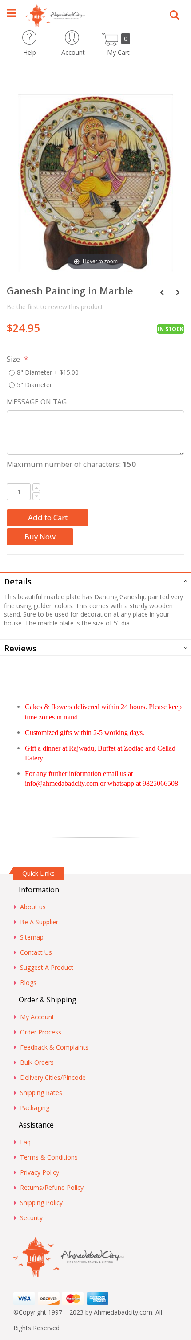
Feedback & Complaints (54, 1047)
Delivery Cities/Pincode (53, 1077)
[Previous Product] (162, 292)
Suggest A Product (46, 967)
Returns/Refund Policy (52, 1187)
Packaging (34, 1107)
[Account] (89, 34)
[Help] (45, 34)
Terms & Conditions (49, 1157)
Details (18, 581)
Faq (25, 1142)
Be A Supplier (39, 922)
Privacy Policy (39, 1172)
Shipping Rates (41, 1092)
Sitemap (32, 937)
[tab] (95, 580)
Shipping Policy (41, 1202)
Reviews (20, 648)
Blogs (28, 982)
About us (33, 907)
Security (31, 1217)
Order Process (40, 1032)
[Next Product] (177, 292)
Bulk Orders (37, 1062)
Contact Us (36, 952)
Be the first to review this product (55, 306)
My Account (37, 1017)
